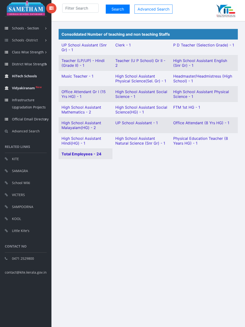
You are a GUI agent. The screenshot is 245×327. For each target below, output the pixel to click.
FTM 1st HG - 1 (186, 107)
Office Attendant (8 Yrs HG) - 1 (201, 122)
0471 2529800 (23, 258)
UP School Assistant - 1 (136, 122)
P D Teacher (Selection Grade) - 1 (203, 45)
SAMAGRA (20, 171)
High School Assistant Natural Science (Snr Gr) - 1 (140, 141)
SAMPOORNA (22, 206)
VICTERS (18, 194)
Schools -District (25, 40)
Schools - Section (25, 28)
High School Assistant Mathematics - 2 (81, 109)
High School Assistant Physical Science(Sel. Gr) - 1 (140, 78)
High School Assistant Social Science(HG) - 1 (141, 109)
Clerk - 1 (123, 45)
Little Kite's (20, 230)
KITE (15, 159)
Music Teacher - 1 (77, 76)
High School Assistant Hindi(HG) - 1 (81, 141)
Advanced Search (26, 131)
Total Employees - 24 (81, 154)
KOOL (16, 218)
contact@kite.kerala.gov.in (26, 272)
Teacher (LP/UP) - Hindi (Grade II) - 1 (83, 63)
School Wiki (21, 182)
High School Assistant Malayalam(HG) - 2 (81, 125)
